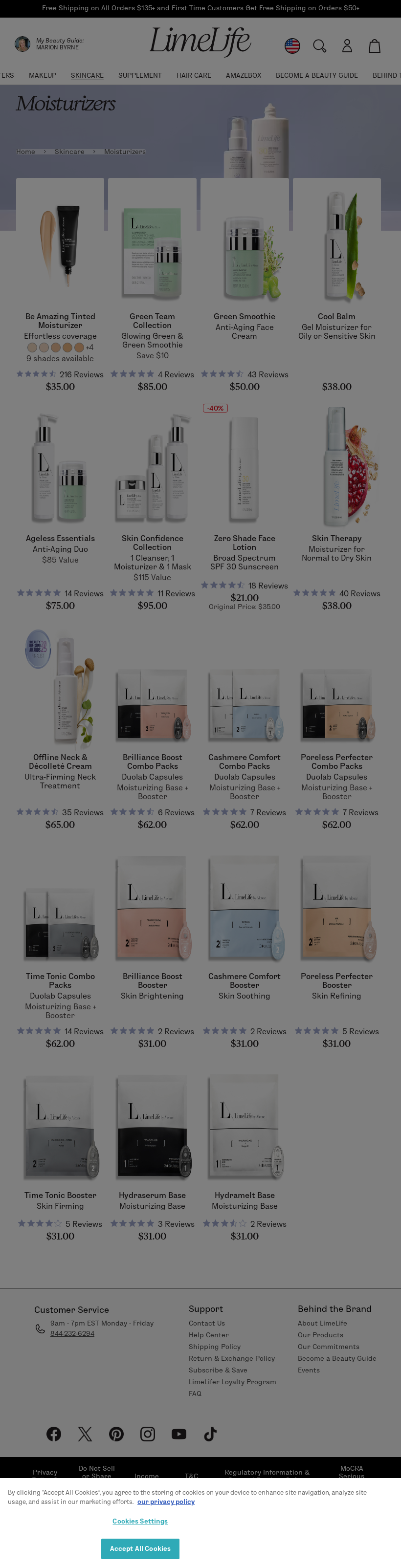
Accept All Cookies (140, 1548)
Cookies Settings (140, 1521)
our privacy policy (166, 1501)
